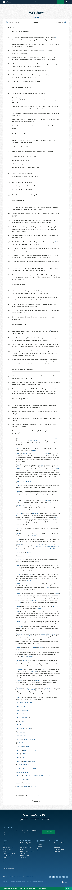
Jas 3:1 (24, 772)
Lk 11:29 (43, 634)
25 (6, 27)
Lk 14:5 (50, 502)
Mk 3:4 (48, 500)
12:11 (18, 500)
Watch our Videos (46, 819)
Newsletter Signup (59, 849)
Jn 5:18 (22, 732)
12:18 (18, 735)
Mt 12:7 (41, 465)
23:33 (24, 768)
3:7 (21, 768)
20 (54, 25)
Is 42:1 (56, 517)
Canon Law (6, 862)
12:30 (18, 593)
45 (21, 680)
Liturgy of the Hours (25, 855)
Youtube (57, 877)
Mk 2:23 (32, 441)
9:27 (21, 743)
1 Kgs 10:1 (31, 671)
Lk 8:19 (32, 786)
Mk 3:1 (24, 728)
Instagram (63, 877)
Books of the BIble (25, 845)
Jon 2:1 (25, 660)
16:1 (24, 775)
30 (39, 547)
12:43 (18, 680)
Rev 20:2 (46, 587)
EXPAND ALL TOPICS (8, 871)
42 (21, 634)
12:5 (18, 465)
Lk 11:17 (32, 750)
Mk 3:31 (27, 688)
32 (21, 545)
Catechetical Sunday (9, 866)
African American (8, 847)
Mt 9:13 (28, 482)
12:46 (18, 688)
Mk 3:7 (34, 513)
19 (52, 25)
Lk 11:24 (25, 783)
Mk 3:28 (25, 761)
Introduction (10, 25)
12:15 (18, 513)
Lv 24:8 (18, 469)
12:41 (18, 669)
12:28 (18, 574)
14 (40, 25)
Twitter (50, 877)
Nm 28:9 (56, 469)
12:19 (18, 534)
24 (63, 25)
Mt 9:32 (41, 545)
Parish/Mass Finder (59, 843)
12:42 (18, 779)
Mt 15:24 (18, 602)
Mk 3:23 (25, 750)
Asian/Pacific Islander (9, 853)
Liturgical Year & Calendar (27, 851)
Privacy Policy (42, 795)
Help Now (60, 1)
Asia (4, 851)
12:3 (18, 454)
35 (30, 688)
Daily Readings (30, 2)
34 (44, 545)
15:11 (28, 768)
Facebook (53, 877)
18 (49, 25)
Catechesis (6, 864)
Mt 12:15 (18, 515)
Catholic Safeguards (8, 868)
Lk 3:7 (34, 768)
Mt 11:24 (37, 680)
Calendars (57, 847)
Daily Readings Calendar (36, 2)
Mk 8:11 (50, 634)
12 (37, 513)
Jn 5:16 (22, 724)
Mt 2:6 (34, 600)
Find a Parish (41, 2)
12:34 (18, 621)
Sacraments (23, 853)
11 (33, 25)
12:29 (18, 584)
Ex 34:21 (34, 450)
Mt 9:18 (55, 439)
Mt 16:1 (31, 636)
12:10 (18, 491)
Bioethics (6, 859)
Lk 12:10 (32, 761)
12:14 (18, 506)
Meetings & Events (42, 848)
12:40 (18, 660)
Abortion (5, 843)
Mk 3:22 (36, 547)
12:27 (18, 565)
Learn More (48, 831)
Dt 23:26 (22, 706)
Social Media (57, 851)
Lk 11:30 (23, 662)
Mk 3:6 (24, 506)
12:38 (18, 634)
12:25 (18, 559)
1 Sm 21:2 (25, 454)
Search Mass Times (25, 847)
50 (21, 688)
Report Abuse (50, 2)
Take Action (40, 844)
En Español (36, 17)
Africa (5, 845)
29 (21, 750)
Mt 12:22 (30, 690)
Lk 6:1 (30, 703)
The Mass (23, 857)
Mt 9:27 (29, 552)
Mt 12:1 (34, 536)
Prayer (22, 849)
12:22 (18, 545)
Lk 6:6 (29, 728)
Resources (57, 845)
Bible (4, 857)
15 (42, 25)
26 (8, 27)
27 (11, 27)
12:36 (18, 626)
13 (38, 25)
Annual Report (7, 849)
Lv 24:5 (22, 714)
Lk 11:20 (31, 574)
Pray (38, 851)
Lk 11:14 (30, 739)
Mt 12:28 (38, 608)
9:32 (24, 739)
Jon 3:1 (43, 669)
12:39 (18, 652)
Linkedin (60, 877)
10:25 (22, 746)
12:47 (18, 697)
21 (56, 25)
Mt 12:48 (52, 548)
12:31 (18, 606)
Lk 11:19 (43, 547)
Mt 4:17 (29, 580)
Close (68, 888)
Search (67, 2)
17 (47, 25)
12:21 (18, 539)
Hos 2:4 (24, 656)
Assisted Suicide (7, 855)
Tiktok (67, 877)
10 (31, 25)
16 (45, 25)
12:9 (18, 728)
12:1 (18, 439)
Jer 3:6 (31, 656)
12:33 (18, 612)
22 (59, 25)
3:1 (38, 441)
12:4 (18, 714)
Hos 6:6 (22, 721)
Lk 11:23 (57, 593)
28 (13, 27)
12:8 (18, 485)
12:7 (18, 482)
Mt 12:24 (55, 606)
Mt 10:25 (29, 556)
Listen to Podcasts (35, 819)
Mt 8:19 (34, 647)
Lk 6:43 (25, 765)
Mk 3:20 (56, 547)
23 (61, 25)
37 (21, 626)
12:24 (18, 556)
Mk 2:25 (45, 454)
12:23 (18, 552)
